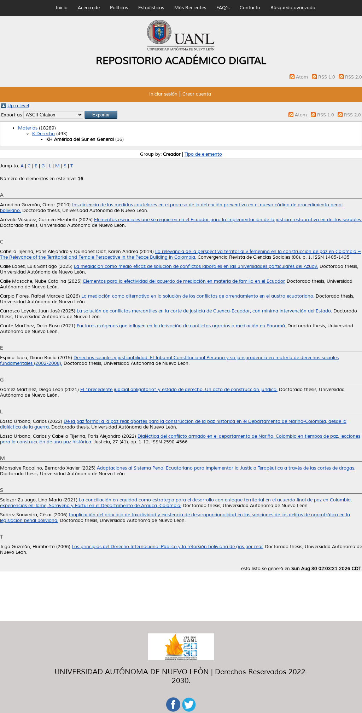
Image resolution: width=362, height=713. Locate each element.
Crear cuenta (196, 94)
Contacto (250, 8)
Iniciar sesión (163, 94)
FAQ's (222, 8)
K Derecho (43, 134)
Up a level (18, 106)
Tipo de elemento (203, 154)
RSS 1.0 (327, 77)
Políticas (119, 8)
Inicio (62, 8)
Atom (302, 77)
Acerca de (89, 8)
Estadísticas (151, 8)
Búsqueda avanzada (292, 8)
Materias (27, 128)
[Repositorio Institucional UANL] (181, 49)
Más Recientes (190, 8)
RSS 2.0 (353, 77)
